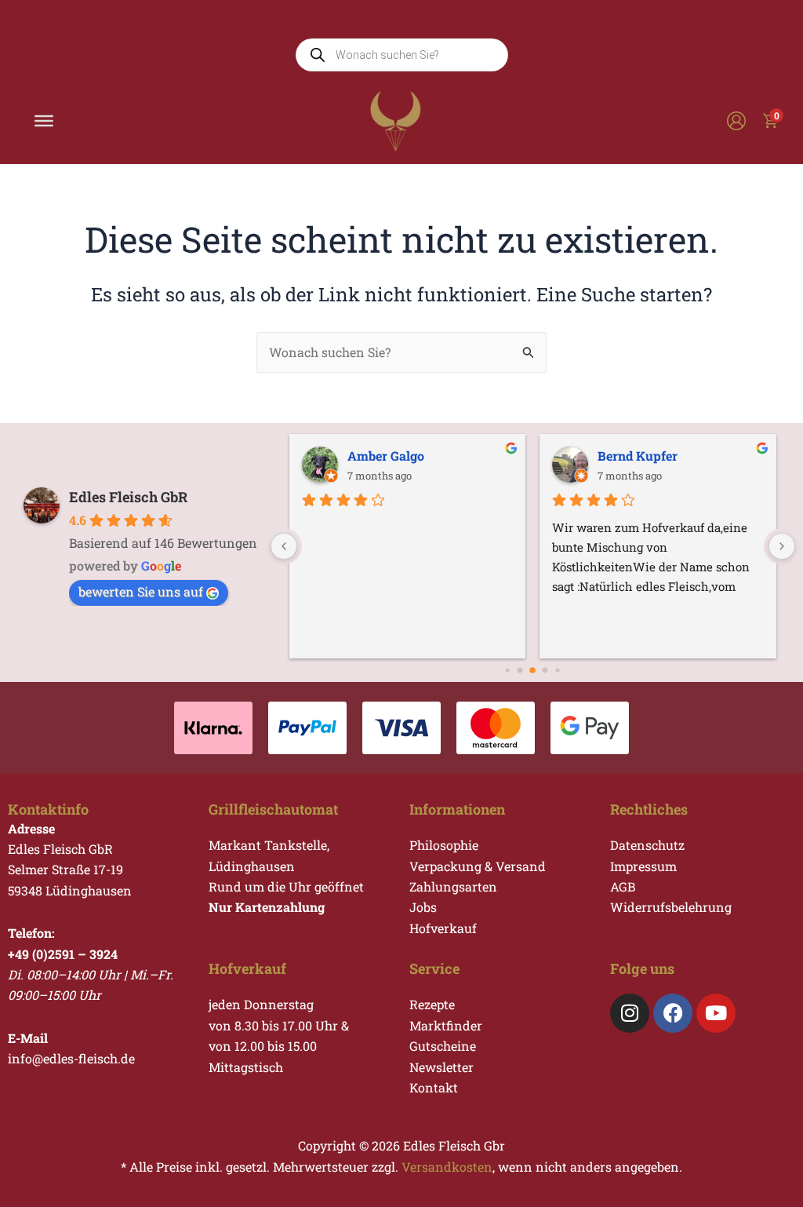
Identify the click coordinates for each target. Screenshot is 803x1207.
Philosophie (443, 845)
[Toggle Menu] (44, 120)
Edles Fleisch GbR (128, 496)
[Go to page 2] (520, 670)
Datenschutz (647, 845)
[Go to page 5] (558, 671)
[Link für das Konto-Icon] (736, 121)
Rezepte (432, 1004)
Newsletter (441, 1067)
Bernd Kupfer (638, 455)
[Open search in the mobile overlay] (402, 55)
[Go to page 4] (545, 670)
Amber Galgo (385, 455)
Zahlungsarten (453, 886)
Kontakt (433, 1087)
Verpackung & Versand (477, 866)
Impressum (643, 866)
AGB (622, 886)
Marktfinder (445, 1025)
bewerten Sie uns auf (140, 591)
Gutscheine (442, 1045)
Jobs (423, 907)
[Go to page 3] (533, 671)
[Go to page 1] (508, 671)
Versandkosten (447, 1166)
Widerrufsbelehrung (671, 907)
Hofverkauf (443, 928)
